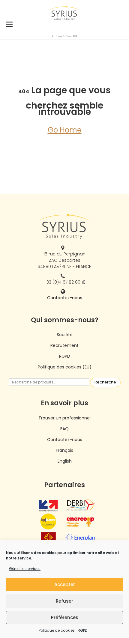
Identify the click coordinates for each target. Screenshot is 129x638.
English (65, 461)
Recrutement (64, 345)
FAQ (64, 429)
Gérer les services (24, 568)
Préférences (64, 617)
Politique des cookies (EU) (65, 367)
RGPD (82, 630)
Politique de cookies (57, 630)
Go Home (65, 130)
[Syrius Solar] (65, 13)
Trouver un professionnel (64, 418)
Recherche (105, 382)
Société (65, 335)
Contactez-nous (64, 298)
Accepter (64, 584)
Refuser (64, 601)
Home (58, 36)
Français (64, 450)
